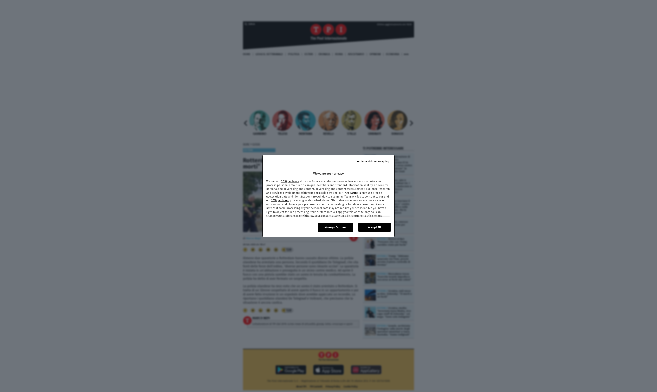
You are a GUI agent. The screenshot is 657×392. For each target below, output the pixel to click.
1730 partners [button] (290, 181)
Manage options (335, 227)
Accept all (374, 227)
